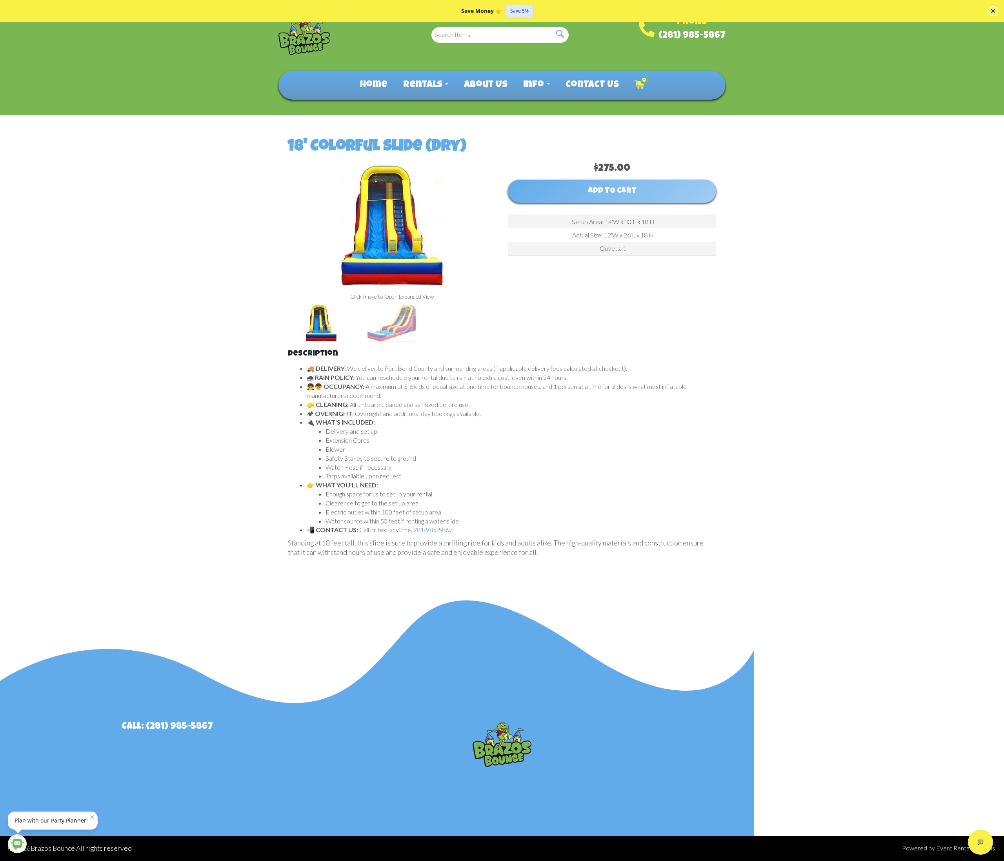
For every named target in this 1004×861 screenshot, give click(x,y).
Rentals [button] (423, 85)
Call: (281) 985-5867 (167, 726)
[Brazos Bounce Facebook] (825, 734)
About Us (485, 85)
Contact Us (592, 85)
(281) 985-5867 (692, 35)
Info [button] (534, 85)
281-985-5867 (433, 529)
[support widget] (980, 842)
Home (373, 85)
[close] (993, 11)
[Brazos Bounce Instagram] (848, 734)
